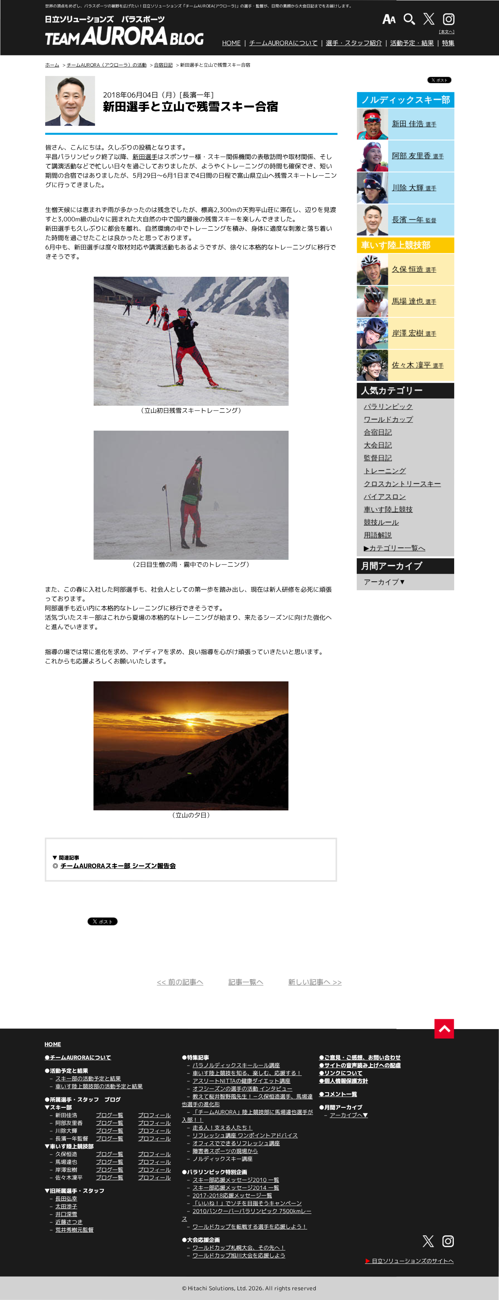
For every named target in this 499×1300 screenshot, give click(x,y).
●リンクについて (341, 1073)
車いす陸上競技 (388, 509)
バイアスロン (385, 497)
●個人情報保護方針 (343, 1080)
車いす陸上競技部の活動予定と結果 (99, 1086)
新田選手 (145, 156)
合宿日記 (163, 65)
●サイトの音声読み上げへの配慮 (360, 1065)
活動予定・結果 (412, 43)
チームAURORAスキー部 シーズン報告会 (118, 865)
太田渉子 (66, 1206)
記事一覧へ (246, 982)
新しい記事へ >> (315, 982)
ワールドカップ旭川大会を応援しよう (239, 1255)
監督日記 (378, 458)
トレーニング (385, 471)
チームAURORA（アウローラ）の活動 (107, 65)
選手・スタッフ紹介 (354, 43)
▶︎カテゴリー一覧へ (394, 548)
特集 (448, 43)
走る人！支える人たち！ (223, 1127)
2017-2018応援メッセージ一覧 (232, 1195)
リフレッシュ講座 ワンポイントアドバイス (245, 1135)
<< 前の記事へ (180, 982)
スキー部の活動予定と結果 (88, 1078)
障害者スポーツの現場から (225, 1151)
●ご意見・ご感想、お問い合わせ (360, 1057)
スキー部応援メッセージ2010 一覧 (236, 1179)
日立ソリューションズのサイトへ (409, 1261)
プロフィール (154, 1115)
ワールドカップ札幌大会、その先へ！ (239, 1247)
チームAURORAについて (283, 43)
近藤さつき (69, 1222)
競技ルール (381, 522)
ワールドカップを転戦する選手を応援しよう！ (250, 1226)
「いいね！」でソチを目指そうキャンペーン (247, 1203)
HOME (231, 43)
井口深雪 (66, 1214)
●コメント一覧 (338, 1094)
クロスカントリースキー (402, 484)
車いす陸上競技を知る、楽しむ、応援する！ (247, 1073)
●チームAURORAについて (77, 1057)
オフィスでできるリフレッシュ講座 (236, 1143)
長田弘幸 (66, 1198)
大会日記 (378, 445)
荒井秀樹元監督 (74, 1229)
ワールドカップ (388, 419)
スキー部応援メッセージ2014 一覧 (236, 1187)
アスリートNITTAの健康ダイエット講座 (241, 1080)
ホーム (52, 65)
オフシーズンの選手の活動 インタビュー (242, 1088)
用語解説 (378, 535)
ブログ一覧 (109, 1115)
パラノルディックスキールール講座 (236, 1065)
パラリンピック (388, 406)
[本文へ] (447, 31)
